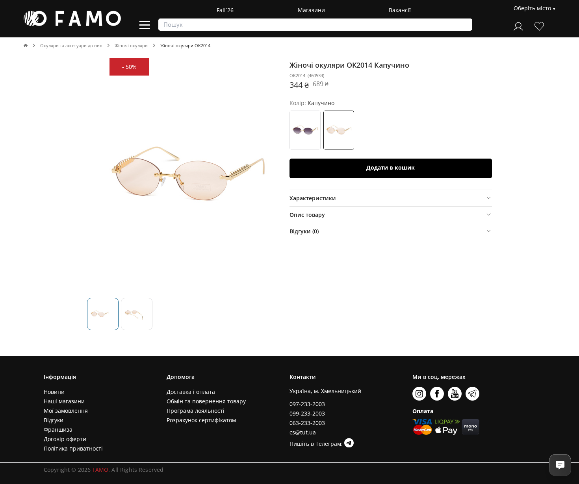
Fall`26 (225, 10)
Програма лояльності (196, 410)
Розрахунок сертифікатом (201, 420)
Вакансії (400, 10)
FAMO (101, 469)
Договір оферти (65, 439)
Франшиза (58, 429)
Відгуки (53, 420)
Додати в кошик (390, 167)
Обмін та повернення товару (206, 401)
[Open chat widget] (560, 465)
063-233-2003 (307, 423)
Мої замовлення (66, 410)
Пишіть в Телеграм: (317, 443)
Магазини (311, 10)
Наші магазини (64, 401)
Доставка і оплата (191, 391)
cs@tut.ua (303, 432)
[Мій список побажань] (539, 25)
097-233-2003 (307, 404)
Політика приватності (73, 448)
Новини (54, 391)
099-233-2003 (307, 413)
